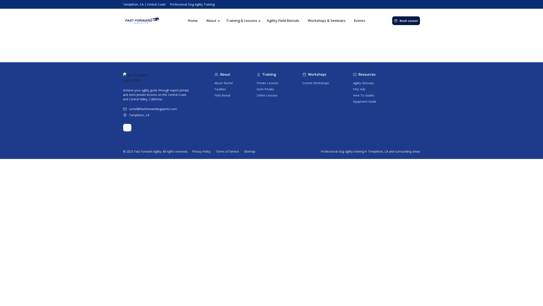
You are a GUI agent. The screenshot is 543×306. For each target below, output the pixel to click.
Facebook (127, 128)
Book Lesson (409, 21)
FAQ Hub (359, 89)
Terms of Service (227, 151)
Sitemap (249, 151)
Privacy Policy (201, 151)
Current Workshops (315, 83)
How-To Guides (363, 95)
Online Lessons (267, 95)
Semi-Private (265, 89)
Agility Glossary (363, 83)
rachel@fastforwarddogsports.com (153, 109)
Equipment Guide (364, 101)
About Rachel (223, 83)
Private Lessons (267, 83)
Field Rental (222, 95)
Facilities (220, 89)
